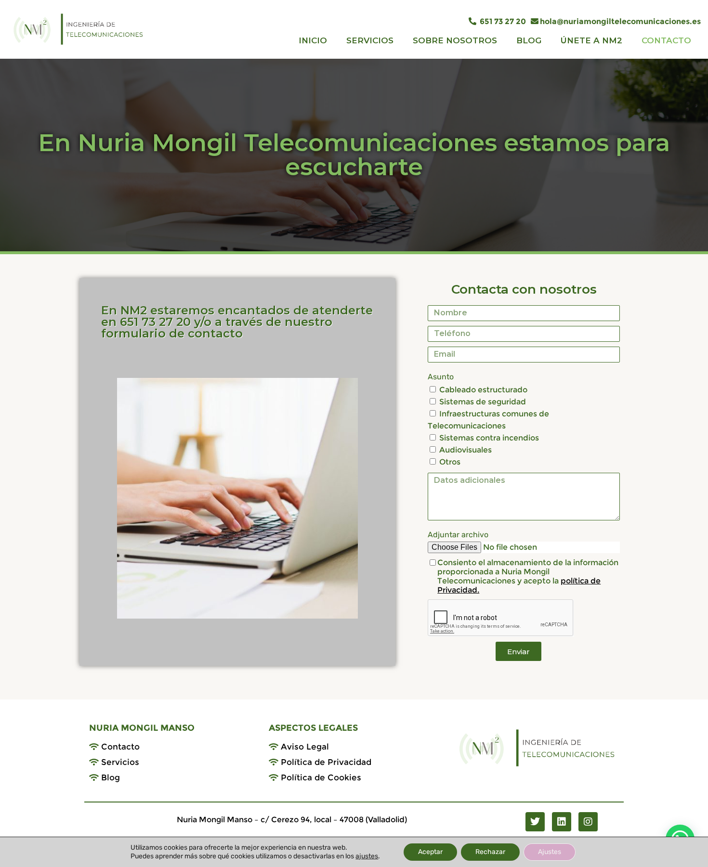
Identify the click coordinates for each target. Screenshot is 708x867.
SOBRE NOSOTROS (455, 40)
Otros (449, 461)
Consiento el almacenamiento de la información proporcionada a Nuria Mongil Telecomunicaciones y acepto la (527, 576)
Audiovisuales (465, 449)
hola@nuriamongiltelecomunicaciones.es (620, 21)
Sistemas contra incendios (489, 437)
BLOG (528, 40)
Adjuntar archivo (458, 534)
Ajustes (549, 852)
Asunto (441, 376)
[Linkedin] (561, 821)
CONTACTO (666, 40)
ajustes (366, 856)
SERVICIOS (369, 40)
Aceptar (430, 852)
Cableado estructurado (483, 389)
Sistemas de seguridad (482, 401)
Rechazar (490, 852)
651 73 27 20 (502, 21)
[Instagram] (588, 821)
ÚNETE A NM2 (591, 40)
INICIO (313, 40)
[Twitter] (535, 821)
